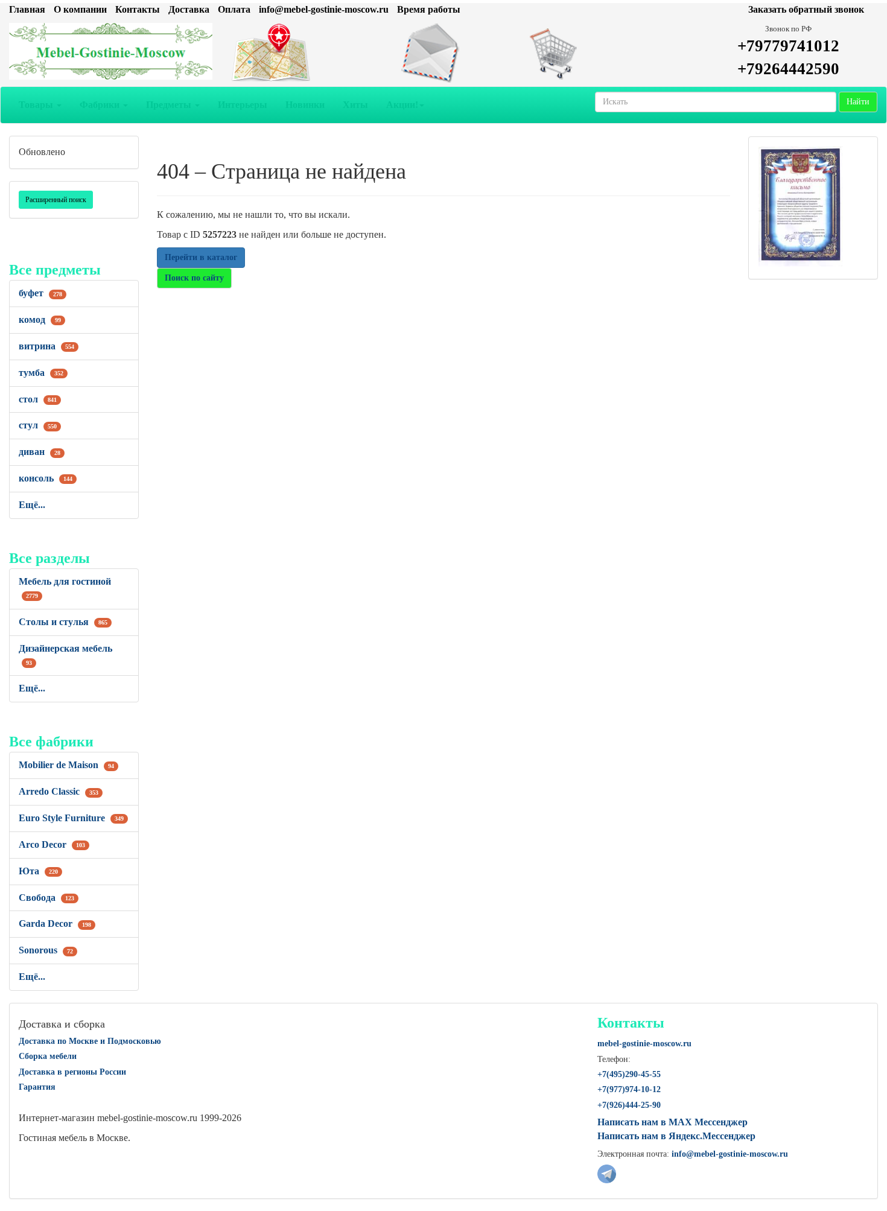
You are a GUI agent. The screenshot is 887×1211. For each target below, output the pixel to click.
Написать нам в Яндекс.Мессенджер (676, 1136)
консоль (45, 478)
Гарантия (37, 1087)
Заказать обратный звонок (806, 9)
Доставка (188, 9)
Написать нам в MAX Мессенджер (672, 1122)
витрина (46, 346)
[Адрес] (296, 53)
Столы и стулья (63, 622)
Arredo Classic (58, 791)
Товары (37, 105)
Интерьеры (242, 105)
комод (40, 319)
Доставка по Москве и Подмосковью (90, 1041)
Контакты (137, 9)
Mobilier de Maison (66, 765)
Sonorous (46, 950)
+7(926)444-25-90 (629, 1105)
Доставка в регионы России (72, 1071)
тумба (41, 372)
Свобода (46, 897)
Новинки (305, 105)
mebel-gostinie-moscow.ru (644, 1043)
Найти (858, 101)
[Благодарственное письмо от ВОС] (800, 205)
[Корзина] (592, 53)
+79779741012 (788, 46)
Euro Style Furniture (71, 818)
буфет (40, 293)
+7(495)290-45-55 (629, 1074)
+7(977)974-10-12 (629, 1089)
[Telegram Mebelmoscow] (606, 1173)
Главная (27, 9)
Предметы (170, 105)
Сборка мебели (48, 1056)
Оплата (234, 9)
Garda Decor (55, 923)
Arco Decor (52, 844)
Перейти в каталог (201, 257)
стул (38, 425)
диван (39, 452)
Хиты (355, 105)
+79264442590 (788, 69)
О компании (80, 9)
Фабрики (101, 105)
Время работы (428, 9)
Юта (38, 871)
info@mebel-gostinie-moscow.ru (324, 9)
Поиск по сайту (194, 277)
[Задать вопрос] (444, 53)
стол (38, 399)
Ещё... (32, 505)
